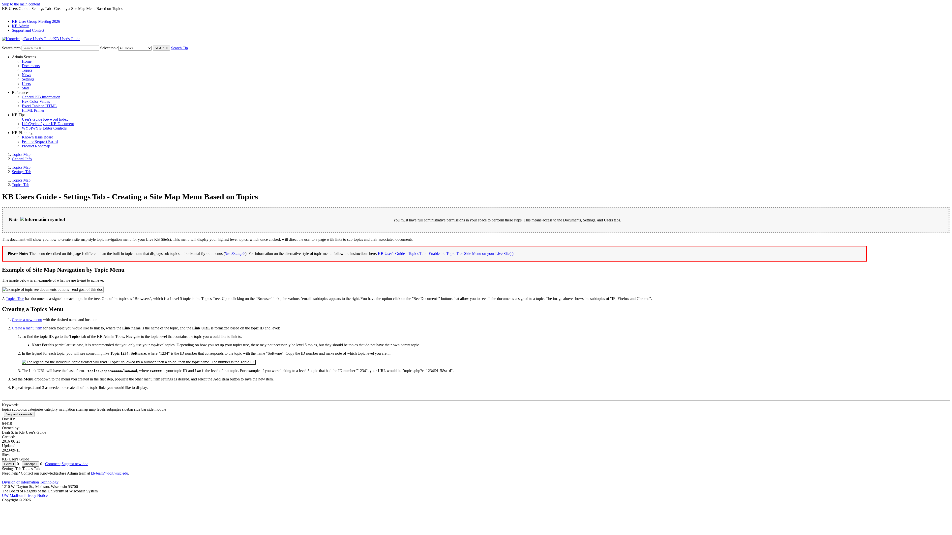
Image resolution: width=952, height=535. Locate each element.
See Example (235, 253)
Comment (52, 464)
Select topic (109, 48)
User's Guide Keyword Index (45, 119)
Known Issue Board (37, 137)
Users (26, 83)
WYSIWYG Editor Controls (44, 128)
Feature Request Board (40, 141)
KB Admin (20, 26)
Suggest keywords (19, 414)
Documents (31, 66)
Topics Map (21, 154)
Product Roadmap (36, 146)
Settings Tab (21, 172)
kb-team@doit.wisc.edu (109, 473)
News (26, 75)
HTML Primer (33, 110)
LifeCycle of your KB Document (48, 124)
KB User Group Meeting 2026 (36, 21)
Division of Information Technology (30, 482)
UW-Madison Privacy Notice (25, 495)
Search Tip (179, 48)
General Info (22, 159)
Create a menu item (27, 328)
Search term (11, 48)
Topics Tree (15, 298)
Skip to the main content (21, 4)
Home (26, 61)
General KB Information (41, 97)
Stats (25, 88)
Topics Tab (20, 185)
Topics (27, 70)
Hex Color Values (36, 101)
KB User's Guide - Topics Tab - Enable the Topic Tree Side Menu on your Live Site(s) (445, 253)
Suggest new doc (74, 464)
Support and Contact (28, 30)
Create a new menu (27, 320)
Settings (28, 79)
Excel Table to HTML (39, 106)
